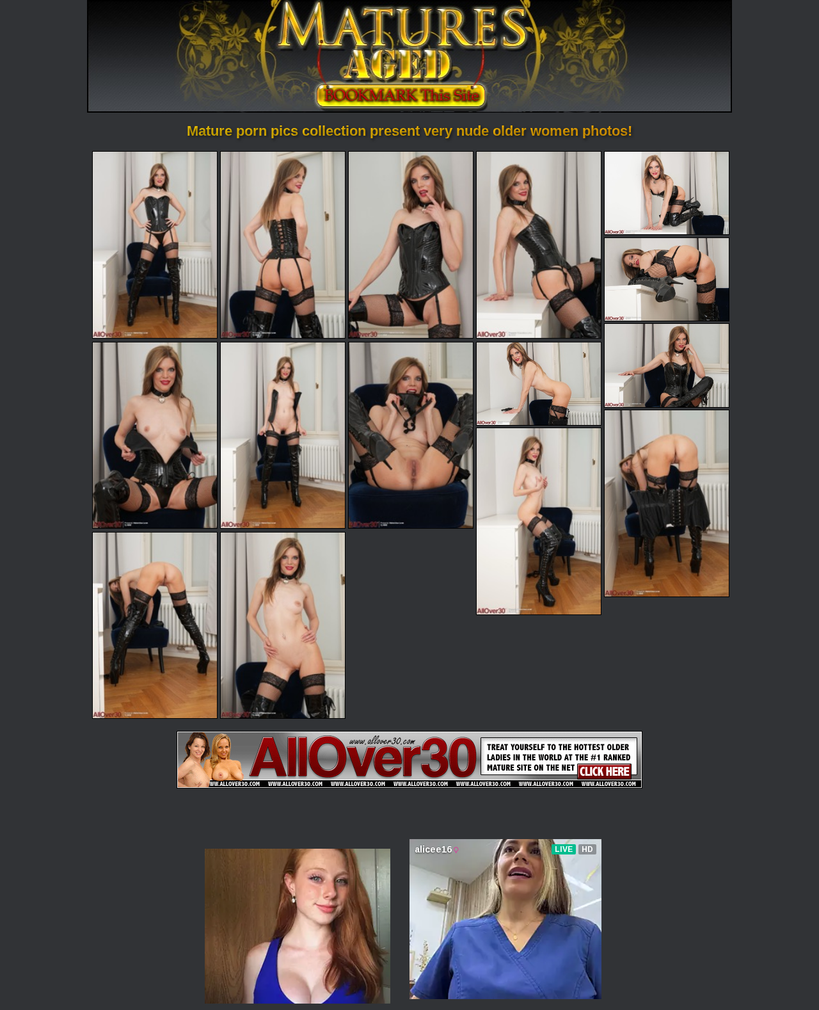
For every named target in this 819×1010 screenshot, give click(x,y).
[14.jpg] (155, 625)
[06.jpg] (666, 279)
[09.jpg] (283, 435)
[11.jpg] (538, 384)
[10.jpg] (410, 435)
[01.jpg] (155, 244)
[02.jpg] (283, 244)
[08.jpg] (155, 435)
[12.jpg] (666, 503)
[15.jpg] (283, 625)
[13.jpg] (538, 521)
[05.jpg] (666, 193)
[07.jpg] (666, 365)
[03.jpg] (410, 244)
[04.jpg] (538, 244)
